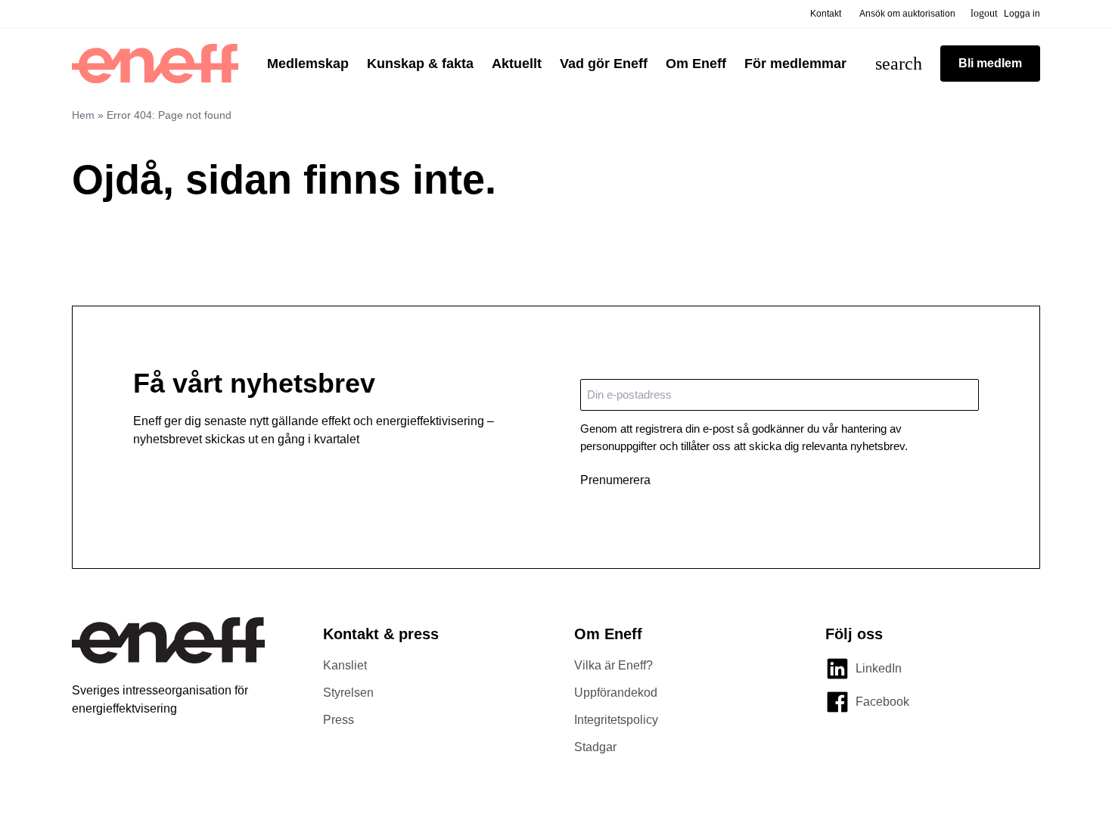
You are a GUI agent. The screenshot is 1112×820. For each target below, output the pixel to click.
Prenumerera (615, 480)
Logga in (1005, 13)
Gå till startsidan (136, 247)
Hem (83, 115)
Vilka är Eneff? (613, 665)
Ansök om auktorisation (907, 13)
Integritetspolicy (616, 719)
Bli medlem (990, 63)
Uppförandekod (615, 692)
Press (338, 719)
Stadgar (595, 747)
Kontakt (825, 13)
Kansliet (345, 665)
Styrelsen (348, 692)
